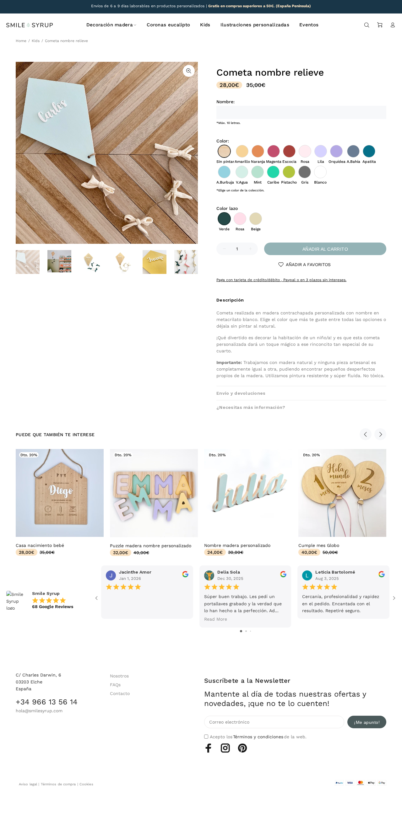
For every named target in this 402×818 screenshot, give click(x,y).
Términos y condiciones (258, 736)
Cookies (86, 784)
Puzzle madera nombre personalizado (150, 545)
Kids (36, 41)
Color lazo (227, 208)
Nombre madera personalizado (237, 545)
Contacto (120, 693)
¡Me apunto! (367, 722)
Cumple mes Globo (318, 545)
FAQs (115, 684)
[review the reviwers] (185, 575)
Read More (215, 619)
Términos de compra (58, 784)
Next (380, 434)
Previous (366, 434)
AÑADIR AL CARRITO (325, 249)
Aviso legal (28, 784)
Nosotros (119, 675)
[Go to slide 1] (241, 631)
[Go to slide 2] (246, 631)
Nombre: (225, 101)
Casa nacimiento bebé (40, 545)
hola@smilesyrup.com (39, 710)
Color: (222, 140)
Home (21, 41)
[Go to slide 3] (250, 631)
